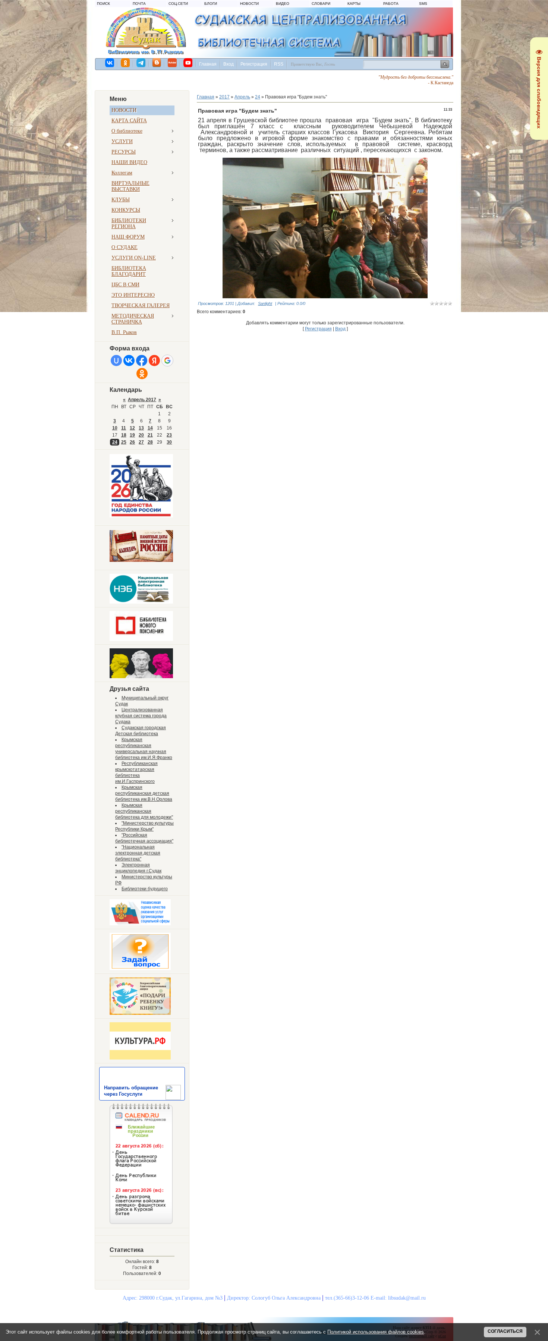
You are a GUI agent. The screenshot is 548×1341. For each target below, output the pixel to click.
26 (132, 442)
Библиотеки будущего (145, 888)
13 (141, 428)
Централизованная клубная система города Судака (141, 715)
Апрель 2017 (142, 399)
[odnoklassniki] (125, 62)
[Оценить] (140, 923)
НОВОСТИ (249, 3)
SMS (423, 3)
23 (169, 435)
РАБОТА (391, 3)
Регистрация (253, 64)
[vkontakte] (110, 62)
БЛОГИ (210, 3)
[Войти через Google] (167, 360)
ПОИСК (103, 3)
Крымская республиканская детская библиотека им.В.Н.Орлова (143, 793)
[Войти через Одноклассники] (142, 373)
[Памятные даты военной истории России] (141, 560)
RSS (278, 64)
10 (114, 428)
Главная (208, 64)
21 (150, 435)
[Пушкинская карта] (141, 676)
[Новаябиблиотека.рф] (141, 639)
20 (141, 435)
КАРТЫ (353, 3)
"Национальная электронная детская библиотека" (137, 853)
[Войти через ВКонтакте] (129, 360)
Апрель (242, 97)
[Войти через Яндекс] (154, 360)
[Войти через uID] (116, 360)
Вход (228, 64)
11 (123, 428)
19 (132, 435)
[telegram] (141, 62)
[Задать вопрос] (140, 968)
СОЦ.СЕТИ (178, 3)
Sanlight (265, 303)
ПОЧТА (139, 3)
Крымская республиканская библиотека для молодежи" (144, 811)
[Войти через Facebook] (141, 360)
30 (169, 442)
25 (123, 442)
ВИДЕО (282, 3)
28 (150, 442)
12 (132, 428)
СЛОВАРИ (321, 3)
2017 (224, 97)
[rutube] (172, 62)
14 (150, 428)
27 (141, 442)
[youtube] (188, 62)
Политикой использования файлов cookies (375, 1332)
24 (114, 442)
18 (123, 435)
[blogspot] (157, 62)
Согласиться (505, 1331)
